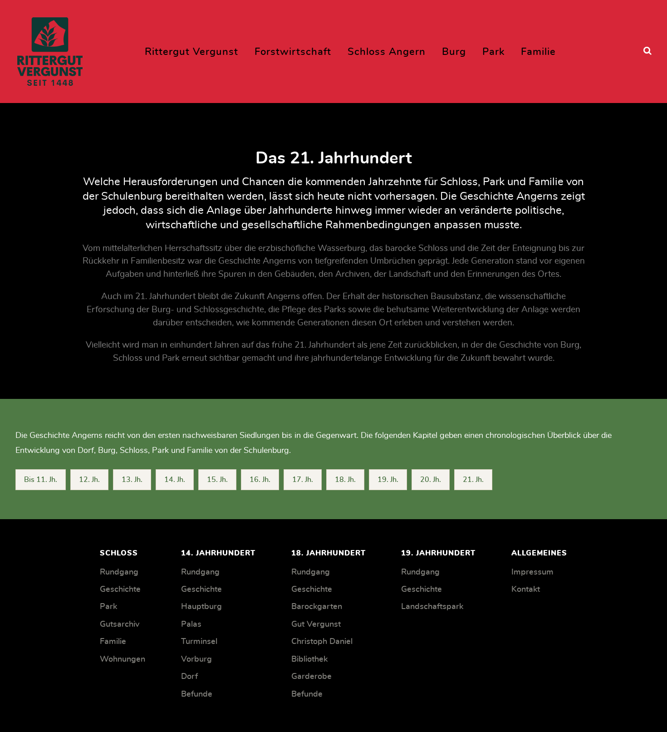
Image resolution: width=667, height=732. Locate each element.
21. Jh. (473, 479)
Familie (113, 642)
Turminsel (199, 642)
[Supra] (49, 48)
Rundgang (119, 572)
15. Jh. (217, 479)
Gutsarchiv (119, 624)
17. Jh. (302, 479)
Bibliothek (309, 659)
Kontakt (525, 589)
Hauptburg (201, 607)
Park (108, 607)
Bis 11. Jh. (40, 479)
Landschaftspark (432, 607)
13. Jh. (132, 479)
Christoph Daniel (322, 642)
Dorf (189, 677)
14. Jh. (174, 479)
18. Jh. (345, 479)
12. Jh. (89, 479)
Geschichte (120, 589)
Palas (191, 624)
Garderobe (311, 677)
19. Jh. (388, 479)
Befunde (196, 694)
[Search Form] (647, 51)
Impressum (532, 572)
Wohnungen (122, 659)
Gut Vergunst (316, 624)
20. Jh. (430, 479)
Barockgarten (316, 607)
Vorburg (196, 659)
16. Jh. (260, 479)
